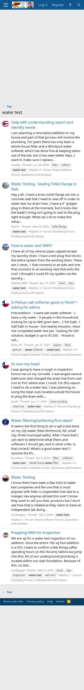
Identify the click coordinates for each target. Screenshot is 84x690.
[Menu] (6, 5)
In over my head (25, 363)
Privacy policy (35, 601)
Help (50, 601)
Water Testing (23, 477)
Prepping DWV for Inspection (36, 532)
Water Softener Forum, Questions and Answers (51, 354)
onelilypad (18, 570)
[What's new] (70, 5)
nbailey (15, 165)
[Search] (79, 5)
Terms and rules (13, 601)
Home (60, 601)
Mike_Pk (16, 345)
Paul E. (15, 226)
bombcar (17, 458)
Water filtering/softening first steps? (42, 420)
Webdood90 (19, 283)
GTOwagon (18, 515)
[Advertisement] (42, 53)
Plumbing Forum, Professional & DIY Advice (39, 580)
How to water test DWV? (31, 245)
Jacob (14, 401)
